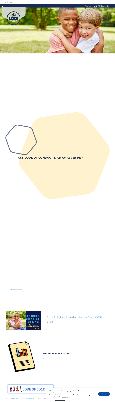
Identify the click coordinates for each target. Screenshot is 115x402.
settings (65, 397)
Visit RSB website (101, 6)
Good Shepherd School (15, 289)
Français (88, 6)
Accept (104, 394)
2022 (45, 358)
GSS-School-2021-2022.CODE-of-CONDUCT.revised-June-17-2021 (29, 399)
